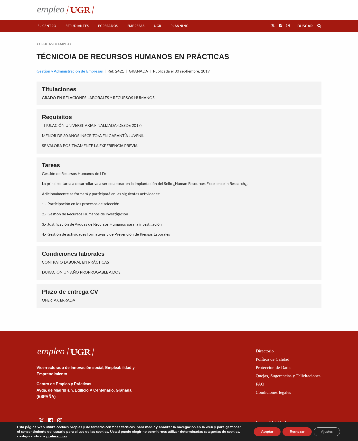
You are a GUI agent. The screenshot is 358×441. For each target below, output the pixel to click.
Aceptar (267, 431)
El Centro (47, 26)
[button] (273, 26)
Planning (179, 26)
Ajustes (327, 431)
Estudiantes (77, 26)
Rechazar (297, 431)
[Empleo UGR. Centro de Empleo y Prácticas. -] (65, 10)
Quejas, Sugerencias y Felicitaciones (288, 375)
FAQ (260, 384)
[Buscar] (319, 26)
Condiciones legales (273, 392)
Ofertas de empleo (54, 44)
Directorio (265, 351)
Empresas (136, 26)
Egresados (108, 26)
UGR (157, 26)
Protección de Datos (273, 367)
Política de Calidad (272, 359)
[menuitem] (47, 26)
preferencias (56, 436)
